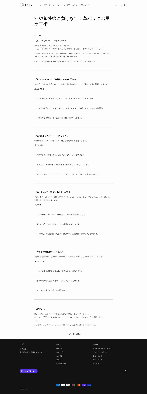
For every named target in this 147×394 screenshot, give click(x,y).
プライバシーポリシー (101, 352)
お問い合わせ (61, 363)
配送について (97, 360)
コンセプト (60, 352)
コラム (58, 360)
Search (95, 344)
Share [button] (39, 35)
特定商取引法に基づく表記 (102, 348)
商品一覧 (59, 348)
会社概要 (59, 356)
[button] (116, 5)
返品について (97, 356)
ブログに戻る (75, 334)
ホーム (58, 344)
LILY (26, 389)
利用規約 (96, 363)
